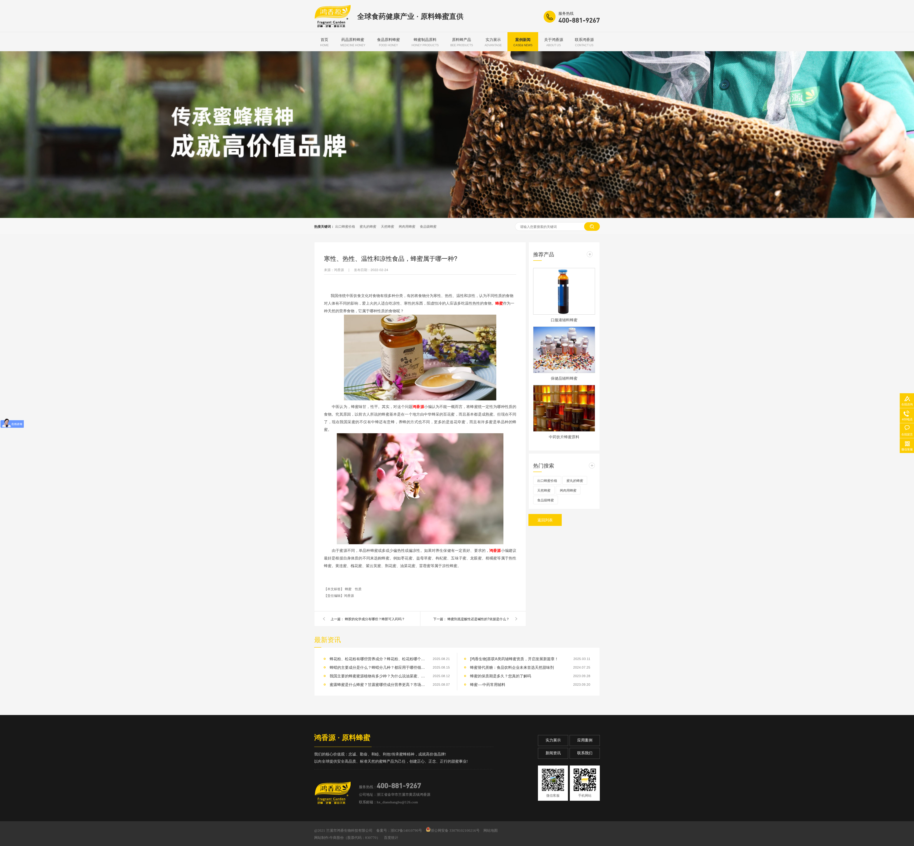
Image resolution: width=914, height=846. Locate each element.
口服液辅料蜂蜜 (564, 319)
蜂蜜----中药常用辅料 (487, 684)
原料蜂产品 (461, 42)
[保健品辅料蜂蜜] (564, 350)
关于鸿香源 (553, 42)
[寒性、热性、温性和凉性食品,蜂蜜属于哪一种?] (332, 26)
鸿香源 (418, 406)
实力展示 (493, 42)
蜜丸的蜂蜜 (368, 226)
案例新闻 (522, 42)
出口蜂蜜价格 (345, 226)
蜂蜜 (499, 303)
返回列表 (545, 520)
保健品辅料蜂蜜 (564, 378)
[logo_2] (332, 792)
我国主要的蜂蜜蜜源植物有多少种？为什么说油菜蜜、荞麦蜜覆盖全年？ (377, 676)
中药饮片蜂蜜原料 (564, 436)
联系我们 (584, 753)
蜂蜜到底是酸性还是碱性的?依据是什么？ (478, 618)
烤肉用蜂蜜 (407, 226)
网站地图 (490, 830)
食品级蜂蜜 (428, 226)
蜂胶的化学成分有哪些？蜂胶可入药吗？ (375, 618)
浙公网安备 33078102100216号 (455, 830)
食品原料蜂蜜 (388, 42)
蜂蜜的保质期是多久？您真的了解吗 (500, 676)
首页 (324, 42)
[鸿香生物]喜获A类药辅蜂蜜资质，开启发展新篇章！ (514, 658)
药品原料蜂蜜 (352, 42)
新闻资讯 (553, 753)
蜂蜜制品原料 (425, 42)
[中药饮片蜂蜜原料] (564, 408)
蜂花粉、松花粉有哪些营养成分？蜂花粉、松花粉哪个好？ (377, 658)
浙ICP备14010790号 (406, 830)
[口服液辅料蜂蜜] (564, 291)
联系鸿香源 (584, 42)
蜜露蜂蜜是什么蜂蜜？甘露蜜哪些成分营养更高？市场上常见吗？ (377, 684)
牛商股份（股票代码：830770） (354, 838)
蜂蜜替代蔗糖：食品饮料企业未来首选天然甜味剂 (512, 667)
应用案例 (584, 740)
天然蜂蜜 (387, 226)
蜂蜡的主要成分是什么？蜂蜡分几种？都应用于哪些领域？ (377, 667)
